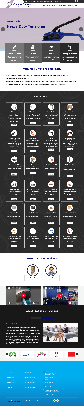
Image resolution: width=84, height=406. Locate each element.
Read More (14, 124)
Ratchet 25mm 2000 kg (30, 387)
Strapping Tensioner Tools (12, 385)
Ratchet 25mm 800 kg (30, 382)
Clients (64, 5)
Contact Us (70, 5)
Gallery (60, 5)
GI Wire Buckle (10, 374)
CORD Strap (9, 372)
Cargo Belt (27, 374)
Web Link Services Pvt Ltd (14, 401)
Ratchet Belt (9, 387)
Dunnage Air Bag (10, 379)
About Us (48, 5)
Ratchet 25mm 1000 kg (30, 385)
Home (43, 5)
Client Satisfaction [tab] (36, 318)
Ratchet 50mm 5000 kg (30, 390)
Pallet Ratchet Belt (29, 372)
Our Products (54, 5)
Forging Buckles (10, 377)
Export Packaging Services (31, 379)
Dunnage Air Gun (10, 382)
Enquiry (75, 5)
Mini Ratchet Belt (10, 390)
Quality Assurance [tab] (48, 318)
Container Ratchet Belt (30, 377)
